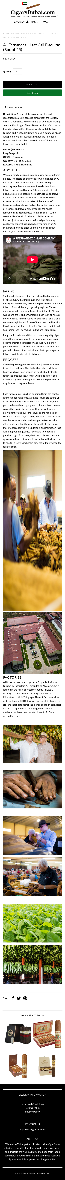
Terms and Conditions (32, 1104)
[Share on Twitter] (19, 998)
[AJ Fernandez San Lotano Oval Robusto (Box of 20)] (47, 1078)
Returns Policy (32, 1107)
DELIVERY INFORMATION (32, 1094)
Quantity (7, 71)
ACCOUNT (19, 22)
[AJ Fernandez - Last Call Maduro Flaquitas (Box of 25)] (18, 1046)
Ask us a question (14, 107)
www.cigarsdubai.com (40, 1173)
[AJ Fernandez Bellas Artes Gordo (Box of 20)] (47, 1046)
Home (6, 33)
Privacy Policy (32, 1111)
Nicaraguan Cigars (21, 33)
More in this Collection (32, 1015)
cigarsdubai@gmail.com (32, 1129)
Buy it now (32, 93)
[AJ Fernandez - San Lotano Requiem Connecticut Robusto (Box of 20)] (18, 1078)
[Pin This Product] (25, 998)
